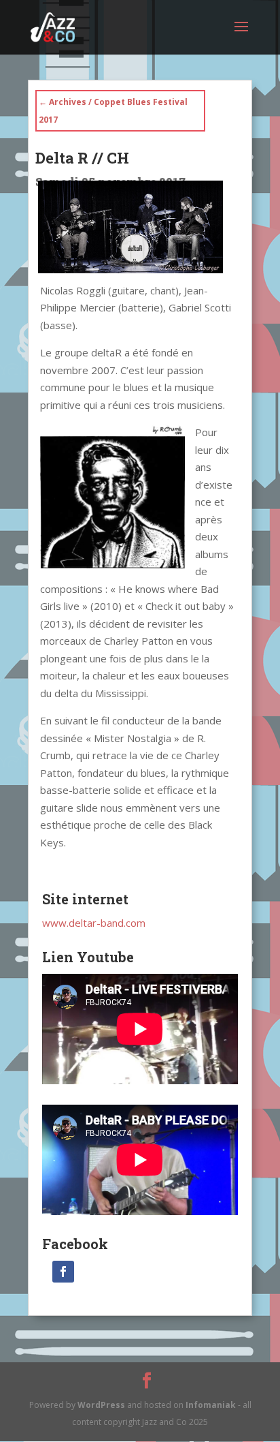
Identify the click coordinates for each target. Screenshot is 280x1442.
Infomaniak (211, 1405)
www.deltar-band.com (93, 923)
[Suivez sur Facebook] (63, 1272)
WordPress (101, 1405)
